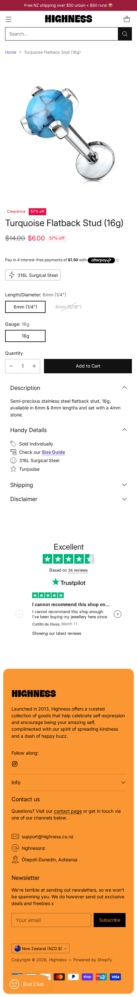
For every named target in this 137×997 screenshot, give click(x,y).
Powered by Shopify (92, 959)
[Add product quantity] (34, 366)
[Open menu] (8, 19)
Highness (58, 959)
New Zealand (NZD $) (42, 948)
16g (25, 336)
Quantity (14, 353)
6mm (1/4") (25, 306)
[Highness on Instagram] (14, 764)
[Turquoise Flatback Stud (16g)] (68, 129)
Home (10, 52)
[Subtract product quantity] (11, 366)
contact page (68, 811)
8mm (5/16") (68, 306)
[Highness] (68, 19)
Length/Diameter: (35, 294)
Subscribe (109, 920)
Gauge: (17, 324)
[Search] (125, 34)
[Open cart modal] (126, 19)
